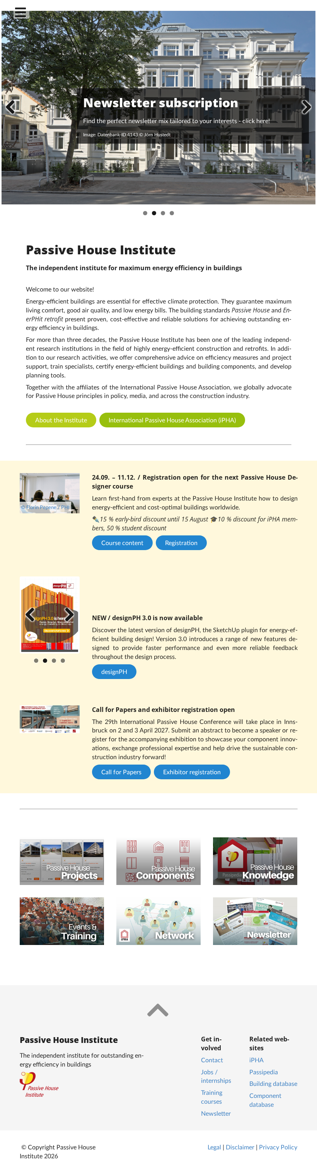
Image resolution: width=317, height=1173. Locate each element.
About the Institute (61, 420)
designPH (114, 671)
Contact (212, 1059)
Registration (181, 542)
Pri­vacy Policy (278, 1147)
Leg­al (214, 1147)
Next (304, 107)
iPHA (256, 1059)
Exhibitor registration (192, 771)
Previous (13, 107)
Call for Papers (121, 771)
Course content (122, 542)
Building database (273, 1083)
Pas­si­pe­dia (263, 1071)
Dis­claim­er (240, 1147)
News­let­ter (216, 1113)
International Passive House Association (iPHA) (172, 420)
